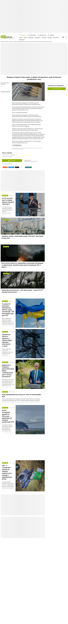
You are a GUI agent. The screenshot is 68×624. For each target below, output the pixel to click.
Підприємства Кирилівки (56, 85)
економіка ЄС (17, 145)
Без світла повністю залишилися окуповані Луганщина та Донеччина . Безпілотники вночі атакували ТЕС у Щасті (22, 265)
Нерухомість (31, 37)
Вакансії (21, 37)
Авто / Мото (56, 37)
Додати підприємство (56, 88)
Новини (23, 35)
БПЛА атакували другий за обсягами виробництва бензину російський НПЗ (8, 416)
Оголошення (21, 39)
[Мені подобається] (1, 86)
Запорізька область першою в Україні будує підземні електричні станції (7, 340)
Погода (25, 37)
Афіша (52, 35)
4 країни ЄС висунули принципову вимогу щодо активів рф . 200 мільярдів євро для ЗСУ (8, 309)
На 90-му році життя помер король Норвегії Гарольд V (8, 201)
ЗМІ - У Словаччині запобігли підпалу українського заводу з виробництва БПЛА (7, 472)
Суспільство (3, 84)
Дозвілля (42, 35)
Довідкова (44, 37)
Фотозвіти (50, 37)
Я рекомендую (12, 160)
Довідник (32, 35)
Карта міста (37, 37)
